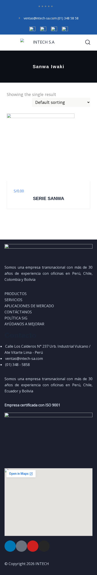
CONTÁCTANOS (18, 312)
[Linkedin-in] (10, 546)
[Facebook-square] (21, 546)
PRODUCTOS (16, 293)
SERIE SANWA (48, 198)
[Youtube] (32, 546)
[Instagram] (44, 546)
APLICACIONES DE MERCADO (29, 305)
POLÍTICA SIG (16, 318)
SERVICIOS (13, 299)
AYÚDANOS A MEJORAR (24, 323)
